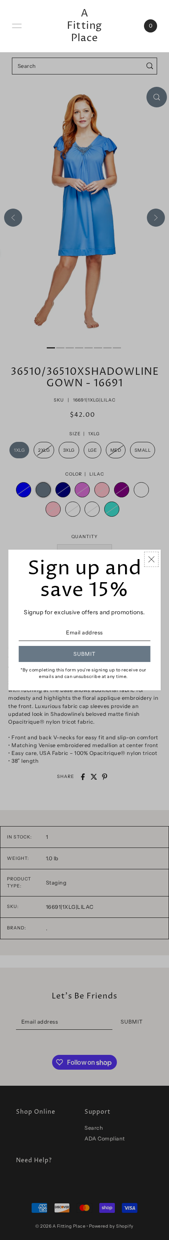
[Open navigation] (17, 26)
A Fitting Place (84, 25)
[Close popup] (151, 559)
